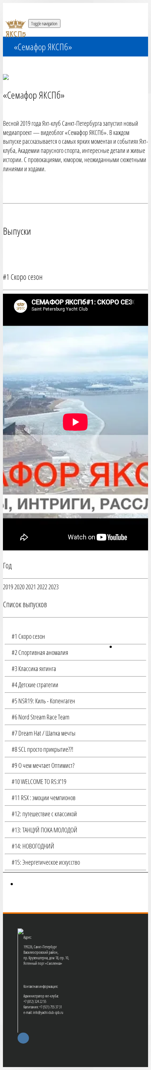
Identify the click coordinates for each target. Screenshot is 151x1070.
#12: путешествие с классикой (43, 813)
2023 (53, 586)
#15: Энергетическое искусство (45, 862)
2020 (19, 586)
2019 (8, 586)
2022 (42, 586)
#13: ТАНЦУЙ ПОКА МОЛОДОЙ (43, 829)
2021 (31, 586)
